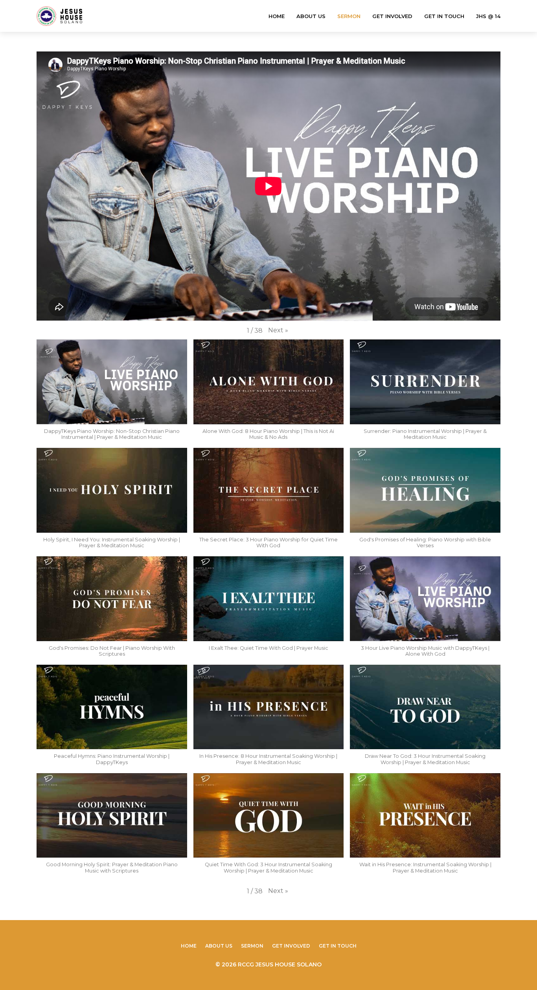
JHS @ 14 (488, 16)
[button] (278, 330)
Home (276, 16)
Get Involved (392, 16)
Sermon (348, 16)
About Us (311, 16)
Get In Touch (444, 16)
